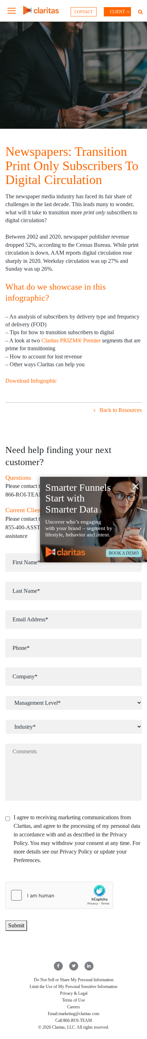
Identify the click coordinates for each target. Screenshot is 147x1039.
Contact (84, 12)
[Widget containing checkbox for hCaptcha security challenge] (59, 895)
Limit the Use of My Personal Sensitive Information (73, 986)
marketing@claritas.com (79, 1014)
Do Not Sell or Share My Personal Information (73, 980)
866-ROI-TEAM (77, 1020)
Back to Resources (120, 410)
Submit (16, 925)
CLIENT (117, 11)
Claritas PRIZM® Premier (71, 340)
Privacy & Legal (73, 993)
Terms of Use (73, 1000)
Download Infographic (31, 381)
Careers (73, 1007)
